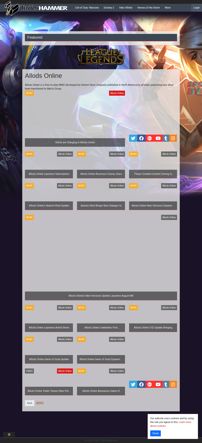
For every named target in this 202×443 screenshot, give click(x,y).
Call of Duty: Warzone (87, 7)
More (168, 7)
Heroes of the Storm (148, 7)
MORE (39, 403)
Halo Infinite (125, 7)
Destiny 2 (109, 7)
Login (196, 7)
